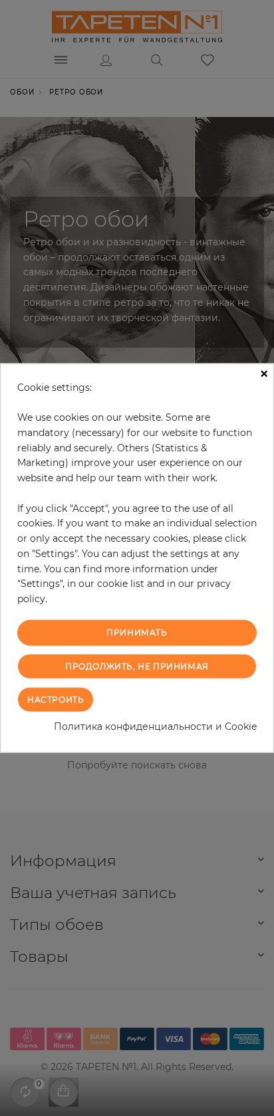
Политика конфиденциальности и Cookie (155, 726)
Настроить (55, 700)
